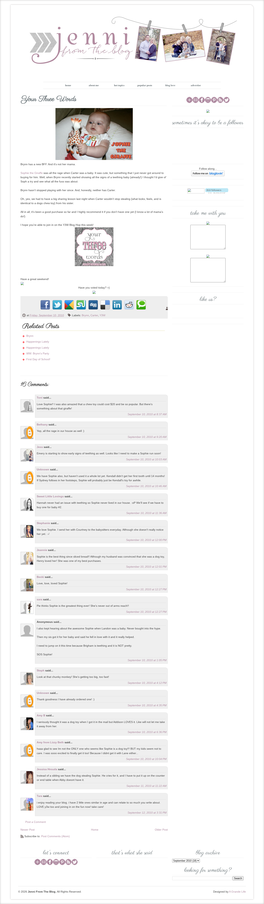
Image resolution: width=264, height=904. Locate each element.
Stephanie (43, 523)
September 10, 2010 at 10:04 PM (146, 758)
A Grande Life (237, 891)
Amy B (41, 715)
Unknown (43, 469)
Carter (94, 315)
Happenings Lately (37, 341)
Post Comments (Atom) (55, 836)
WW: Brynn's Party (37, 353)
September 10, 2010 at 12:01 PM (146, 566)
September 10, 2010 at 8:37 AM (147, 414)
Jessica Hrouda (47, 769)
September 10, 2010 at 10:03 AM (146, 459)
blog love (170, 85)
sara (39, 599)
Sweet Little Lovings (50, 496)
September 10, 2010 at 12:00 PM (146, 539)
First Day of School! (38, 359)
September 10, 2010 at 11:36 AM (146, 513)
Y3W (102, 315)
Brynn (85, 315)
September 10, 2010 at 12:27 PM (146, 589)
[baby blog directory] (94, 292)
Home (94, 829)
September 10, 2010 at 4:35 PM (147, 705)
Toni (40, 397)
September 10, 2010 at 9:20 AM (147, 436)
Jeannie (42, 550)
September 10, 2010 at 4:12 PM (147, 682)
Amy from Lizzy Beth (51, 742)
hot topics (119, 85)
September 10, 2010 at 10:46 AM (146, 486)
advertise (196, 85)
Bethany (42, 424)
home (68, 85)
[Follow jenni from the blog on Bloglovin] (208, 173)
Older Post (161, 829)
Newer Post (27, 829)
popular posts (144, 85)
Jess (40, 447)
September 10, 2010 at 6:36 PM (147, 732)
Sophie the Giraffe (31, 172)
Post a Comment (35, 821)
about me (94, 85)
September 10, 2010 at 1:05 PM (147, 660)
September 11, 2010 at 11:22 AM (146, 785)
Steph (40, 670)
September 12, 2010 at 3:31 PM (147, 812)
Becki (40, 576)
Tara (39, 795)
